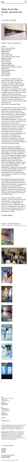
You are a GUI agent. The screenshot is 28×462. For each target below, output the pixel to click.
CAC (2, 2)
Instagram (3, 449)
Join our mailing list (8, 445)
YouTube (3, 450)
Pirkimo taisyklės (5, 457)
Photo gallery (8, 215)
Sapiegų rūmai (5, 408)
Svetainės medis (5, 420)
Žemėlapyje (4, 403)
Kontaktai (3, 417)
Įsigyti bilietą (4, 404)
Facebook (3, 448)
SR (2, 407)
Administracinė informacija (8, 455)
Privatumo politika (5, 456)
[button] (26, 1)
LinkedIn (3, 452)
